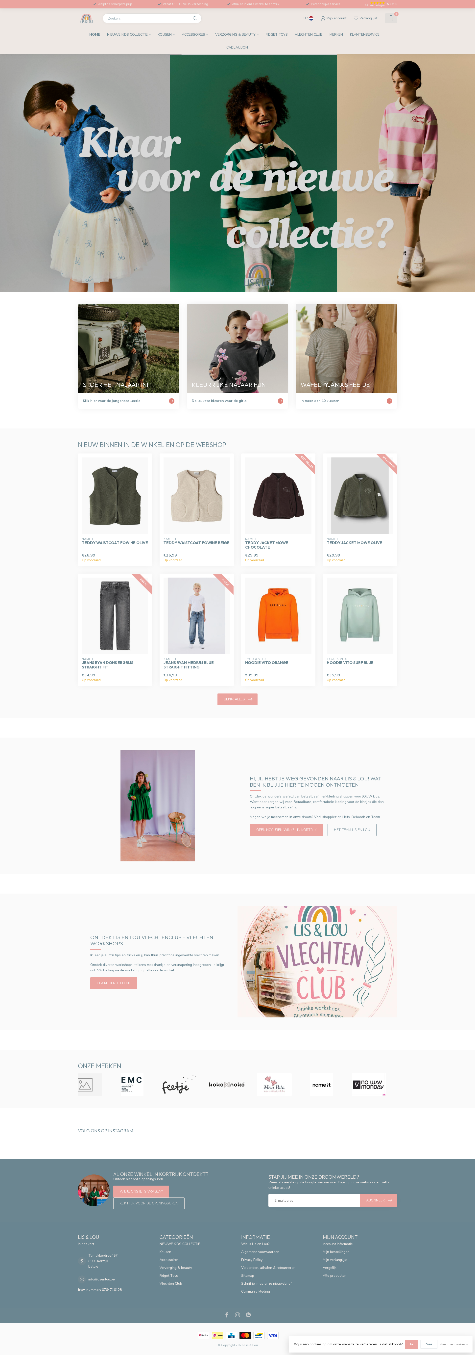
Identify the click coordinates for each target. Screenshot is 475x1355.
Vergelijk (329, 1267)
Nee (429, 1344)
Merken (336, 34)
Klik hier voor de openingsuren (149, 1203)
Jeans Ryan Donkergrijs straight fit (107, 665)
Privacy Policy (251, 1259)
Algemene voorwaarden (260, 1251)
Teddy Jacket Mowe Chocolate (266, 545)
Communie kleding (255, 1291)
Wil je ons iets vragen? (141, 1191)
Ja (411, 1344)
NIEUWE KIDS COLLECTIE (127, 34)
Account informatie (338, 1244)
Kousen (165, 34)
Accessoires (193, 34)
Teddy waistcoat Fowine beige (197, 543)
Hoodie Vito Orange (266, 663)
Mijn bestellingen (336, 1251)
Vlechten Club (308, 34)
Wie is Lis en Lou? (255, 1244)
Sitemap (247, 1275)
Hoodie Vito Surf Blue (350, 663)
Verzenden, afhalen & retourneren (268, 1267)
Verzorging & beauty (235, 34)
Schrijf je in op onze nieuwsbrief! (266, 1283)
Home (94, 34)
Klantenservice (365, 34)
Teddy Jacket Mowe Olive (354, 543)
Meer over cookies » (454, 1344)
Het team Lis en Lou (352, 829)
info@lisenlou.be (101, 1279)
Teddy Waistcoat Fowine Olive (115, 543)
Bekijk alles (234, 699)
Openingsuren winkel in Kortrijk (286, 829)
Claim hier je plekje (114, 983)
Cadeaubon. (237, 47)
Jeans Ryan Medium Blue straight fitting (189, 665)
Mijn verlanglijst (335, 1259)
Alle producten (334, 1275)
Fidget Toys (277, 34)
